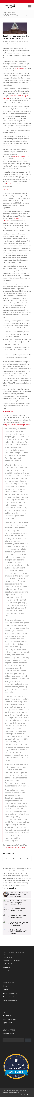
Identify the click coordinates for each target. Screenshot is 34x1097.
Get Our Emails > (8, 1033)
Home (5, 986)
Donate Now (7, 1016)
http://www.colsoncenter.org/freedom (17, 425)
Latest (19, 41)
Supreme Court (10, 146)
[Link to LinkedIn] (30, 1094)
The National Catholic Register (15, 847)
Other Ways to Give (9, 1019)
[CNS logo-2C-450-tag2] (14, 6)
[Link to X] (22, 1094)
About (5, 990)
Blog (17, 41)
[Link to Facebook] (24, 1094)
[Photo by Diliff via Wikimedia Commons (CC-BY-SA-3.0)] (15, 28)
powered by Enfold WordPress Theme (12, 1092)
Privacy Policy (7, 971)
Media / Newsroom (9, 1000)
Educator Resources (9, 993)
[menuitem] (28, 6)
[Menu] (28, 6)
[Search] (28, 1040)
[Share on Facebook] (6, 858)
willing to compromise (19, 157)
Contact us (6, 967)
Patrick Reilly (13, 44)
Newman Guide (8, 997)
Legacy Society (7, 1023)
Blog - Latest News (9, 13)
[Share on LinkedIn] (20, 858)
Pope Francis (10, 184)
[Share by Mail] (27, 858)
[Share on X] (13, 858)
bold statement (19, 68)
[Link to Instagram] (27, 1094)
